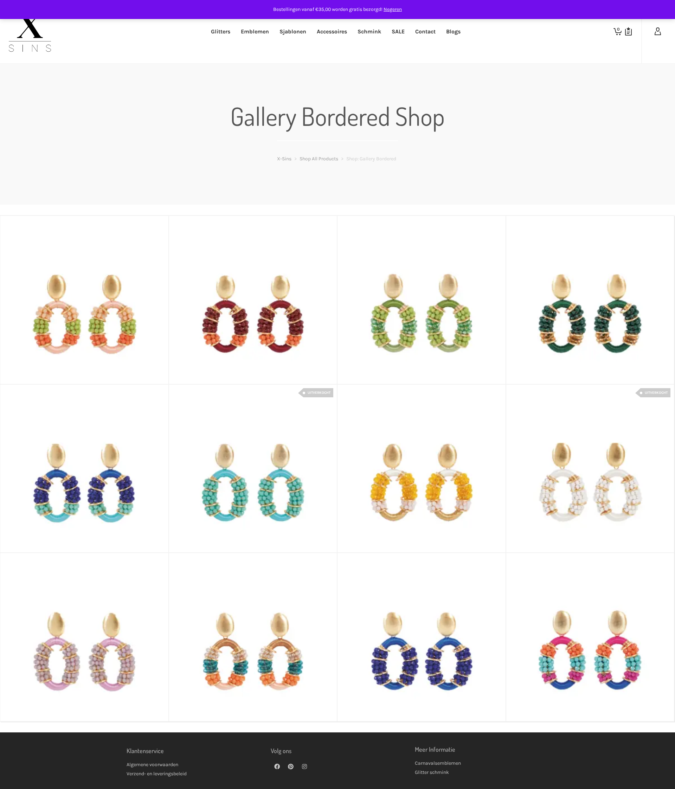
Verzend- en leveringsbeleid (157, 774)
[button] (16, 368)
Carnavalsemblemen (438, 763)
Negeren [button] (393, 9)
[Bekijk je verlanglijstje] (628, 31)
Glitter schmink (432, 772)
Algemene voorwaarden (152, 765)
